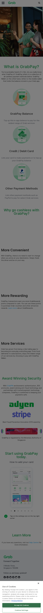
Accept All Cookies (21, 605)
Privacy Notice (16, 601)
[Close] (38, 583)
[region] (21, 597)
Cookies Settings (21, 610)
